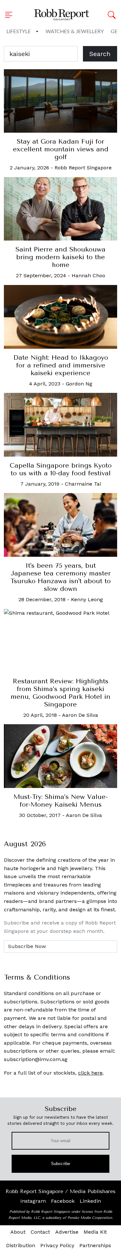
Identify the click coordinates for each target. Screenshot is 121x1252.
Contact (40, 1232)
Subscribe (60, 1163)
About (17, 1232)
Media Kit (95, 1232)
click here (90, 1073)
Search (99, 54)
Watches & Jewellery (74, 31)
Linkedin (90, 1201)
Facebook (63, 1201)
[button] (10, 15)
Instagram (33, 1201)
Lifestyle (18, 31)
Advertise (66, 1232)
